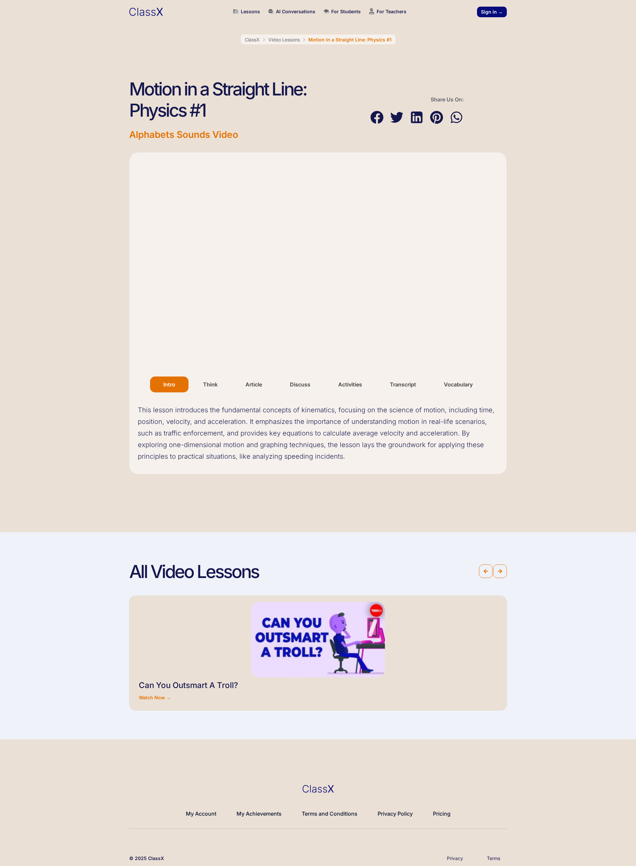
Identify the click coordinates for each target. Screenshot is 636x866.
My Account (201, 813)
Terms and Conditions (329, 813)
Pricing (441, 813)
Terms (493, 858)
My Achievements (259, 813)
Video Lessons (284, 39)
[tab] (169, 384)
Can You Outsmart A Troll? (188, 685)
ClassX (252, 39)
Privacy (455, 858)
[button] (376, 117)
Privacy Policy (395, 813)
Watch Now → (155, 697)
